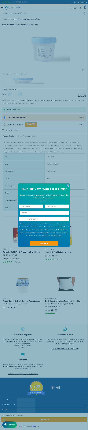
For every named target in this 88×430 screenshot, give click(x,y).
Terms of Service (57, 235)
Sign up (44, 243)
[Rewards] (9, 424)
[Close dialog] (68, 185)
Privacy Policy (46, 235)
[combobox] (22, 219)
